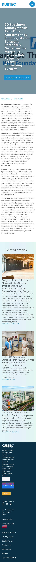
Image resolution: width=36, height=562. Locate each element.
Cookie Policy (7, 541)
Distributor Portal (9, 557)
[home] (8, 4)
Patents (5, 553)
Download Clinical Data (17, 78)
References (6, 549)
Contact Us (6, 545)
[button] (32, 4)
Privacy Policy (7, 537)
